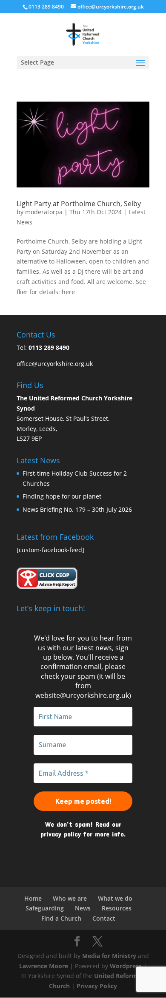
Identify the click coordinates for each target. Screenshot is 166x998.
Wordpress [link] (126, 966)
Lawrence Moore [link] (43, 966)
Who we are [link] (70, 898)
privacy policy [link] (60, 834)
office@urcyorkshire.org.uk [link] (55, 364)
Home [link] (33, 898)
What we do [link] (115, 898)
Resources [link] (117, 908)
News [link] (83, 908)
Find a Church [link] (61, 918)
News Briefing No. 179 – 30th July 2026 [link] (77, 509)
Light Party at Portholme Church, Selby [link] (79, 203)
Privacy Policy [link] (97, 986)
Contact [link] (103, 918)
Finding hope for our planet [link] (62, 496)
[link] (83, 34)
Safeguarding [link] (45, 908)
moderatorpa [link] (44, 212)
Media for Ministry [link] (110, 956)
